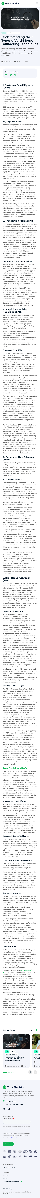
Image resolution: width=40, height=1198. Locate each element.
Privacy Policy (7, 1188)
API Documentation (9, 1168)
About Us (6, 1176)
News (5, 1178)
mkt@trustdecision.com (14, 1104)
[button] (37, 3)
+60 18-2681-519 (11, 1101)
